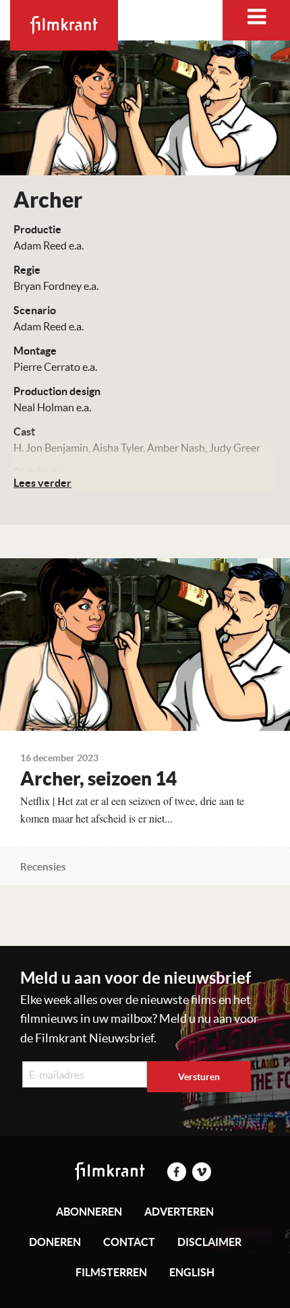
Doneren (55, 1242)
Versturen (199, 1076)
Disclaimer (209, 1242)
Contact (129, 1242)
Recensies (43, 867)
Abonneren (89, 1212)
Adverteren (179, 1212)
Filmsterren (111, 1272)
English (191, 1272)
